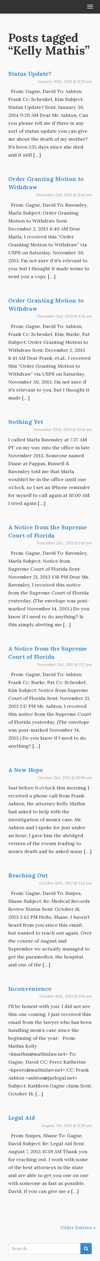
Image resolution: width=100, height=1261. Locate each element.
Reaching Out (28, 875)
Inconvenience (29, 988)
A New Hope (25, 770)
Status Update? (29, 73)
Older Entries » (78, 1227)
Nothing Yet (25, 421)
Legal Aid (21, 1117)
